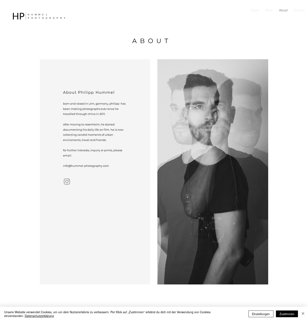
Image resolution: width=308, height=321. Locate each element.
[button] (269, 10)
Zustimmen (287, 314)
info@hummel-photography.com (86, 165)
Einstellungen (261, 314)
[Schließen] (302, 314)
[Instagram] (67, 181)
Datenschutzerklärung (39, 316)
